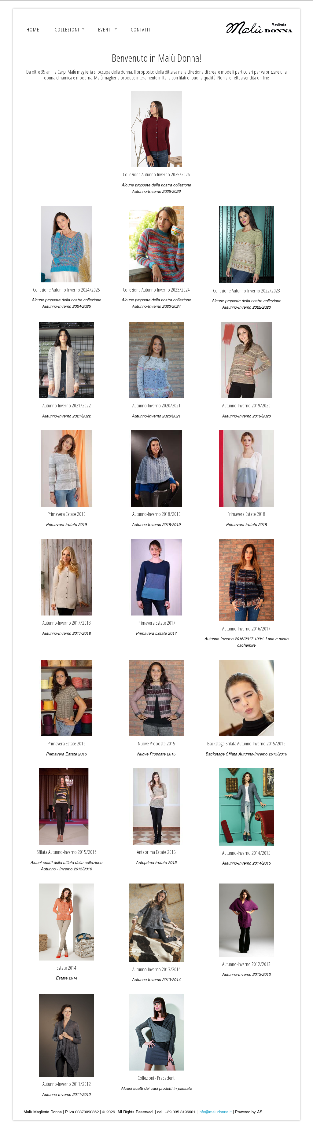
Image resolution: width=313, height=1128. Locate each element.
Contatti (140, 29)
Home (33, 29)
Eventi (105, 29)
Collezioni (67, 29)
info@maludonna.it (215, 1112)
